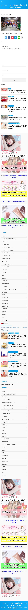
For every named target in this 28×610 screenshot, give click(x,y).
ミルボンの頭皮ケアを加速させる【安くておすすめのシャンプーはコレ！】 (17, 355)
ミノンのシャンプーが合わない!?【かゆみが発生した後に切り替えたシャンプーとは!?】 (17, 365)
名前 (2, 65)
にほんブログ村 (4, 330)
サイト (3, 75)
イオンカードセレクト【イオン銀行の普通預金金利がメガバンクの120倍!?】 (17, 109)
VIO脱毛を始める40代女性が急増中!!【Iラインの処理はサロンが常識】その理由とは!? (17, 336)
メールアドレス (5, 70)
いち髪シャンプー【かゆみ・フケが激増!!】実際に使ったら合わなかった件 (17, 374)
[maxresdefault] (15, 37)
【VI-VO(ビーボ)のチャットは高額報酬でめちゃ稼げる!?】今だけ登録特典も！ (17, 126)
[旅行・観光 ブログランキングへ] (4, 323)
